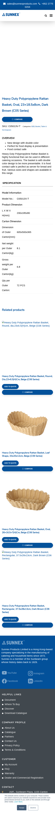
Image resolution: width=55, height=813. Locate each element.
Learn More (18, 801)
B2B (33, 126)
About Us (10, 727)
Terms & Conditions (15, 749)
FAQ (7, 769)
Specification (12, 183)
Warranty (9, 773)
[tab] (12, 183)
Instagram (39, 673)
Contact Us (11, 741)
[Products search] (46, 15)
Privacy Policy (12, 745)
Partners (9, 736)
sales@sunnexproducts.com (22, 3)
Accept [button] (21, 807)
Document (10, 700)
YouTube (12, 673)
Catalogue (10, 732)
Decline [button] (33, 807)
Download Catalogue (16, 713)
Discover (9, 708)
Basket (37, 126)
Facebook (12, 681)
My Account (11, 764)
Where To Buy (12, 704)
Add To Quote (10, 386)
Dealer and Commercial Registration (24, 777)
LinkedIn (38, 681)
